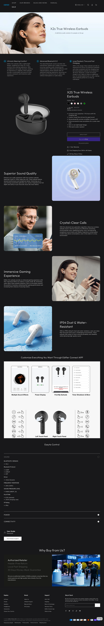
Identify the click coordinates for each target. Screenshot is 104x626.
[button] (88, 5)
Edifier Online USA (12, 619)
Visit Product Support (13, 538)
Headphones (7, 606)
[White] (71, 103)
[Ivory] (78, 103)
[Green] (84, 103)
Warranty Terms (48, 606)
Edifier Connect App (49, 609)
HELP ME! (47, 599)
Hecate (5, 601)
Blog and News (28, 604)
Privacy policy (25, 622)
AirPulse (6, 599)
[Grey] (81, 103)
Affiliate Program (28, 601)
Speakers (6, 604)
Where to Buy (48, 611)
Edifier (69, 88)
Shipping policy (42, 622)
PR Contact (27, 606)
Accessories (7, 609)
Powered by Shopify (8, 622)
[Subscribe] (97, 605)
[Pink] (74, 103)
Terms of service (34, 622)
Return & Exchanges (49, 604)
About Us (26, 599)
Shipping (69, 110)
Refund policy (18, 622)
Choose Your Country (9, 611)
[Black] (68, 103)
